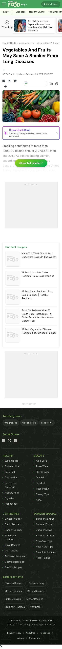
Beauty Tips (42, 494)
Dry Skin (40, 477)
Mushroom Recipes (10, 537)
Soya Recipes (12, 545)
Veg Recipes (10, 513)
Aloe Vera (41, 460)
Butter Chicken (13, 599)
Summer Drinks (44, 530)
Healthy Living (37, 12)
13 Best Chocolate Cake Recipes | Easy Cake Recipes (38, 274)
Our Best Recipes (16, 247)
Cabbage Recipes (15, 556)
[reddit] (5, 86)
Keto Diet (10, 472)
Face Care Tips (44, 546)
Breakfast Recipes (15, 606)
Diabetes (21, 12)
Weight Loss (11, 422)
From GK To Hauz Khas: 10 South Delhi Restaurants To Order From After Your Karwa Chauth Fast (37, 315)
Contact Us (34, 638)
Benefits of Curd (45, 535)
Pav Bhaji (35, 606)
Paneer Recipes (13, 530)
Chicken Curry (36, 583)
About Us (30, 633)
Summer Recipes (45, 518)
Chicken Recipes (14, 583)
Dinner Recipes (13, 518)
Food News (47, 422)
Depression (11, 477)
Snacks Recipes (13, 567)
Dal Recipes (11, 550)
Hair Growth (42, 472)
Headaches (11, 503)
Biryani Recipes (35, 591)
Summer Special (45, 513)
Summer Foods (44, 524)
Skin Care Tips (44, 541)
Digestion (10, 498)
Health (6, 12)
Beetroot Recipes (14, 561)
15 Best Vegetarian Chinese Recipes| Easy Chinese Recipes (39, 331)
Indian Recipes (12, 577)
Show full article (29, 163)
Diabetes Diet (12, 466)
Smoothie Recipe (45, 552)
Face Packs (42, 488)
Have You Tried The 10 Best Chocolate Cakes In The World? (39, 255)
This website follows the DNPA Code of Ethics (31, 620)
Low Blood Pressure (11, 485)
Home (5, 43)
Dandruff (40, 483)
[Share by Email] (51, 83)
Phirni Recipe (43, 557)
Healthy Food (12, 492)
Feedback (45, 633)
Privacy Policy (14, 633)
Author (20, 638)
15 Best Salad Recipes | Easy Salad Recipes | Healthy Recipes (37, 295)
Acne (39, 499)
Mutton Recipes (13, 591)
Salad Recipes (13, 524)
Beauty (39, 455)
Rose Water (42, 466)
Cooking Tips (29, 422)
